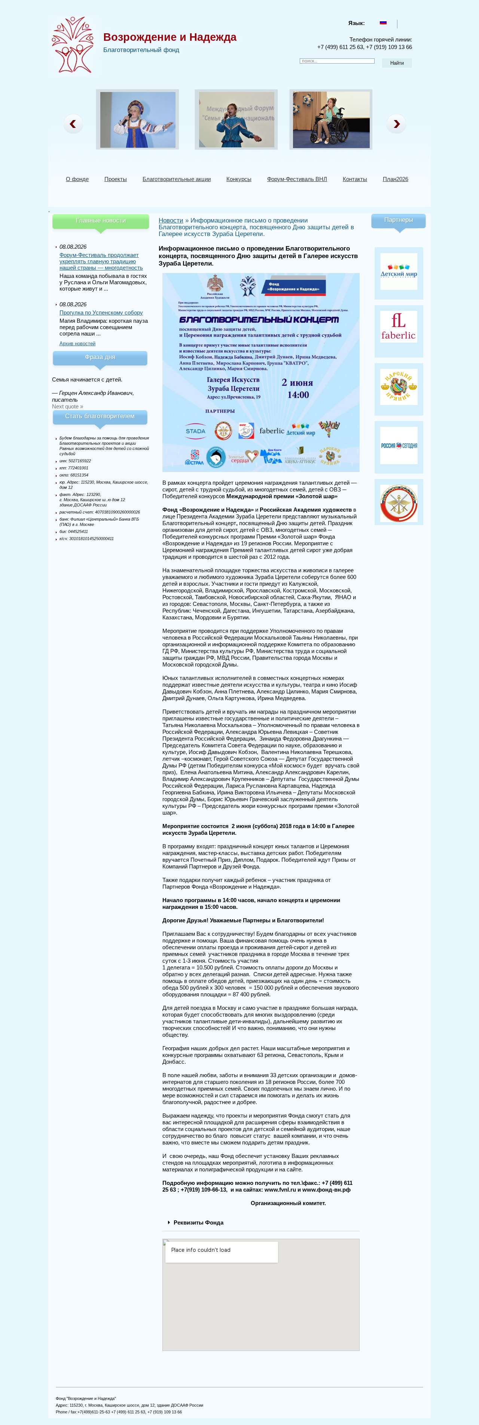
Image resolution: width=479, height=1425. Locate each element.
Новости (171, 220)
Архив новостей (77, 343)
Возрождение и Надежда (170, 37)
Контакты (355, 179)
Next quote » (67, 406)
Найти (397, 63)
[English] (403, 22)
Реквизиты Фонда (198, 1222)
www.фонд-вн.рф (326, 1189)
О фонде (77, 179)
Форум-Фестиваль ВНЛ (297, 179)
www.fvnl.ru (280, 1189)
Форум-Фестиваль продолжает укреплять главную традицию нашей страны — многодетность (101, 261)
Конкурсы (238, 179)
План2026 (395, 179)
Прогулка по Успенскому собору (101, 312)
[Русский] (383, 22)
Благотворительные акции (177, 179)
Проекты (115, 179)
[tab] (261, 1222)
